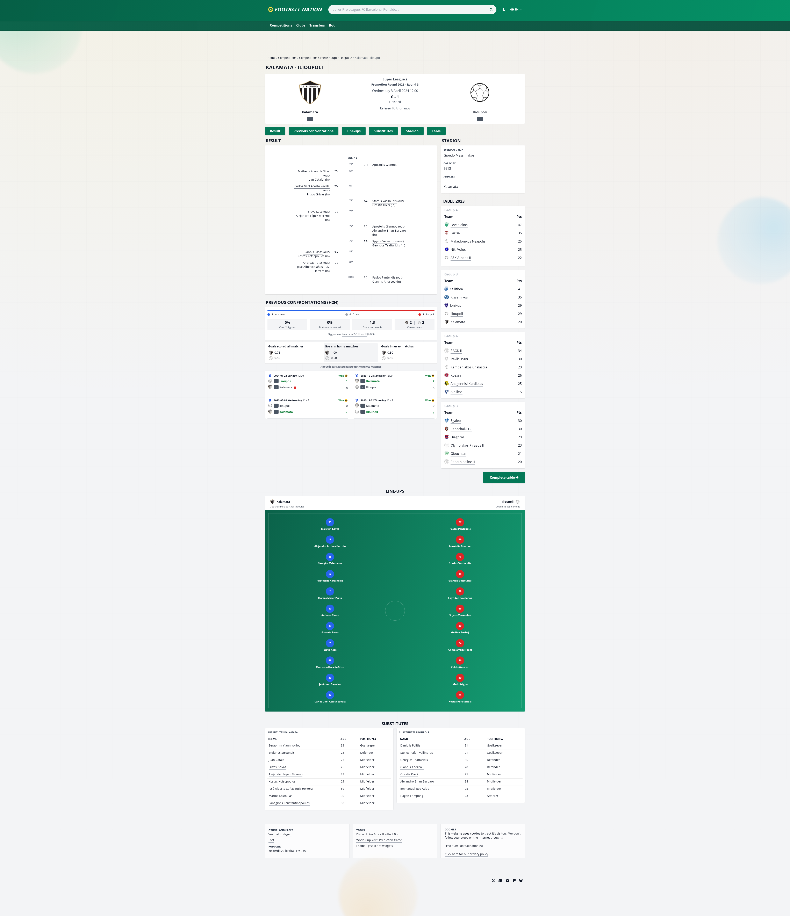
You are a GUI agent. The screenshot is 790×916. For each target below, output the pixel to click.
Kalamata (458, 322)
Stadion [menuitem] (412, 131)
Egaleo (456, 420)
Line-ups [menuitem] (354, 131)
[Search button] (491, 10)
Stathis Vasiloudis (384, 201)
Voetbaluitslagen (280, 834)
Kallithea (456, 289)
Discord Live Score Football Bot (377, 834)
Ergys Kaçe (315, 212)
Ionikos (455, 305)
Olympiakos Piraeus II (467, 445)
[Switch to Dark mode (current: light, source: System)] (503, 9)
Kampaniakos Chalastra (469, 367)
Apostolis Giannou (384, 165)
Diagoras (458, 437)
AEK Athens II (461, 257)
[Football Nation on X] (493, 880)
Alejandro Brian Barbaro (417, 781)
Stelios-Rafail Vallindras (416, 753)
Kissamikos (459, 297)
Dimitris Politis (410, 745)
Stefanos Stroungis (282, 753)
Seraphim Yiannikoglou (285, 745)
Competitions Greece (313, 58)
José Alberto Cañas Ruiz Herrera (291, 789)
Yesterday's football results (287, 851)
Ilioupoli (457, 313)
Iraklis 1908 (459, 359)
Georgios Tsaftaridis (414, 760)
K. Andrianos (401, 108)
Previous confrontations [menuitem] (313, 131)
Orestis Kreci (409, 774)
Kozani (456, 375)
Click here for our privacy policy (466, 854)
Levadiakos (459, 225)
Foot (271, 840)
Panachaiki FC (461, 429)
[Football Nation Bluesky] (521, 880)
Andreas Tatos (313, 263)
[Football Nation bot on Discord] (500, 880)
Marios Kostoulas (280, 796)
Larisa (455, 233)
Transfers (317, 25)
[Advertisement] (395, 45)
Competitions (281, 25)
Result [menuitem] (275, 131)
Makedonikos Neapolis (468, 241)
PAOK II (456, 350)
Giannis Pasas (313, 252)
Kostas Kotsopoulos (282, 781)
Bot (332, 25)
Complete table (503, 477)
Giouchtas (458, 453)
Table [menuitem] (436, 131)
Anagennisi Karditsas (467, 383)
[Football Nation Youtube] (507, 880)
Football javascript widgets (374, 846)
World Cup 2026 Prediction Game (379, 840)
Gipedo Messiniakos (459, 155)
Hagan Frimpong (411, 796)
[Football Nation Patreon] (514, 880)
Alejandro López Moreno (285, 774)
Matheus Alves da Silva (314, 171)
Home (271, 58)
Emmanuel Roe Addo (414, 789)
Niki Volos (458, 249)
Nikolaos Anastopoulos (291, 506)
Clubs (300, 25)
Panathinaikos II (463, 462)
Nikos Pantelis (512, 506)
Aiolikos (456, 392)
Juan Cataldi (277, 760)
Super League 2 (341, 58)
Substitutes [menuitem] (383, 131)
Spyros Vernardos (384, 241)
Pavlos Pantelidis (383, 277)
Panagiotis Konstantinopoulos (289, 803)
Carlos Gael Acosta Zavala (312, 186)
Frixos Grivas (277, 767)
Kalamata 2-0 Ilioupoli (354, 334)
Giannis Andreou (412, 767)
